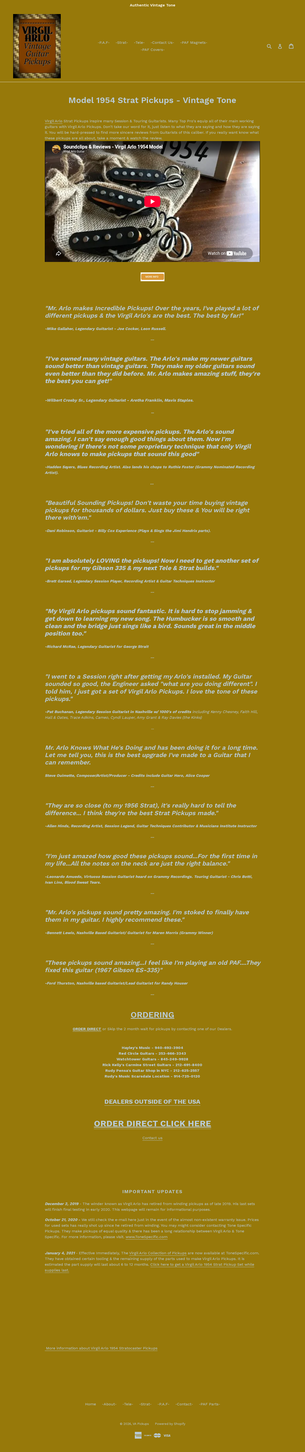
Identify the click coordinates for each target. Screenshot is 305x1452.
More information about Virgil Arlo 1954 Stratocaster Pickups (101, 1348)
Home (90, 1404)
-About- (109, 1404)
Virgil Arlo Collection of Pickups (158, 1253)
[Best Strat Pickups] (152, 276)
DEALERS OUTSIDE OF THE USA (152, 1101)
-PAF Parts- (209, 1404)
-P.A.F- (104, 42)
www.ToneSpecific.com (147, 1237)
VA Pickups (141, 1424)
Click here (160, 1264)
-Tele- (139, 42)
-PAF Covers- (153, 49)
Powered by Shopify (170, 1424)
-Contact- (184, 1404)
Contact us (152, 1138)
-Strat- (122, 42)
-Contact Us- (162, 42)
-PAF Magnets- (193, 42)
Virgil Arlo (53, 121)
